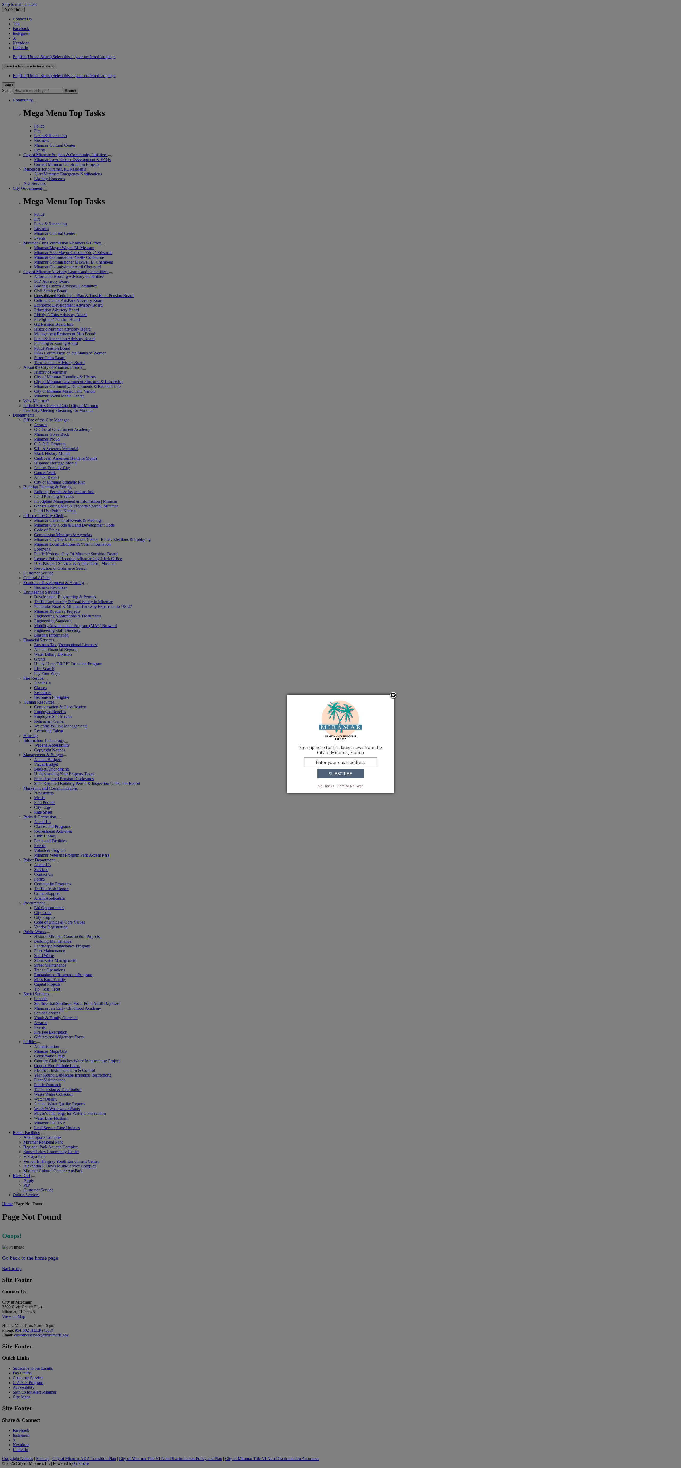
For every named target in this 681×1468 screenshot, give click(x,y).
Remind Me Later (350, 786)
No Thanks (326, 786)
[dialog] (340, 744)
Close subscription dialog (393, 696)
